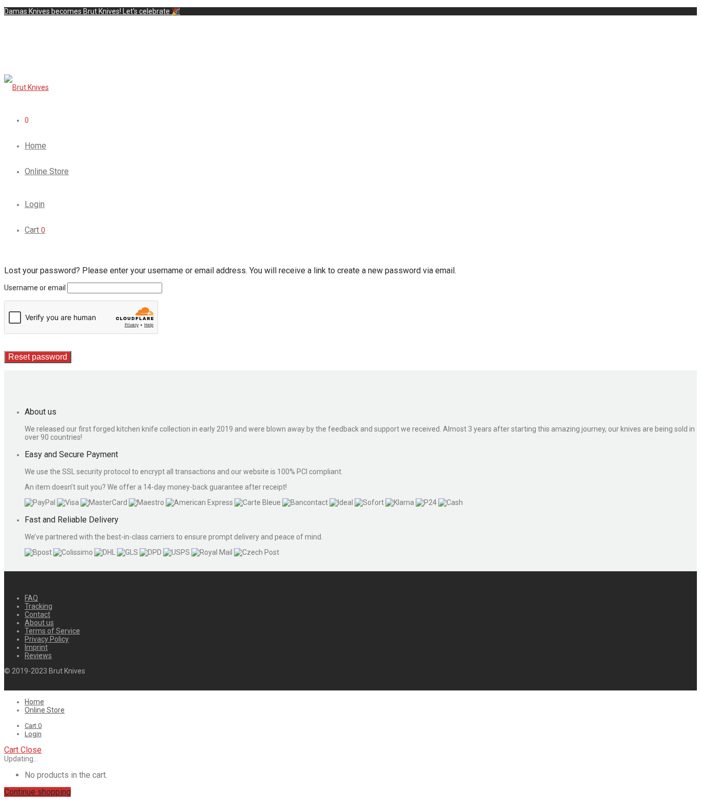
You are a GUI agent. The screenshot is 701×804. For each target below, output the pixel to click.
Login (35, 204)
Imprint (36, 647)
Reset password (37, 356)
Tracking (38, 606)
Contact (37, 614)
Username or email (35, 288)
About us (39, 623)
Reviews (38, 655)
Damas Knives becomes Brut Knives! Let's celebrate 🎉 (92, 11)
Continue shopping (37, 792)
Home (35, 146)
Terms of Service (52, 631)
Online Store (47, 171)
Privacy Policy (47, 639)
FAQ (31, 598)
